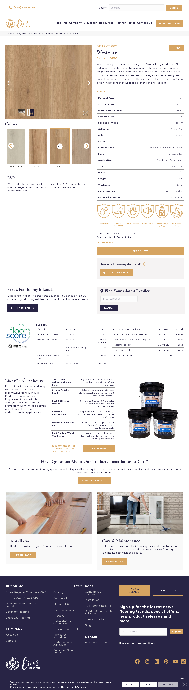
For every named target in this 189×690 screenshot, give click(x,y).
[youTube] (175, 661)
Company (75, 22)
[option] (48, 82)
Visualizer (90, 22)
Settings (168, 684)
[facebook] (137, 661)
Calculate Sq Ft (118, 272)
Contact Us (144, 22)
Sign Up (176, 631)
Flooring (61, 22)
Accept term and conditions (139, 643)
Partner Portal (125, 22)
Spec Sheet (140, 251)
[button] (174, 8)
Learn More (105, 242)
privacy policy (32, 687)
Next (86, 146)
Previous (11, 146)
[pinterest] (165, 661)
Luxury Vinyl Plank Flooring (27, 33)
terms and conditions (56, 687)
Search (103, 7)
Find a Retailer (22, 308)
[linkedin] (156, 661)
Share (176, 48)
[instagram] (146, 661)
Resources (106, 22)
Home (9, 33)
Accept (130, 684)
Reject (149, 684)
